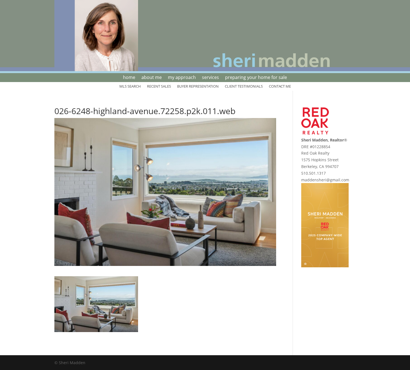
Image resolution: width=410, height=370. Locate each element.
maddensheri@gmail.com (325, 179)
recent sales (159, 86)
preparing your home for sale (256, 77)
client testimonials (244, 86)
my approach (182, 77)
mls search (130, 86)
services (210, 77)
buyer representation (198, 86)
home (129, 77)
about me (151, 77)
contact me (280, 86)
